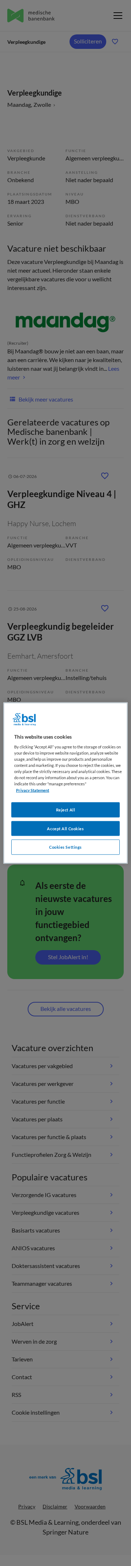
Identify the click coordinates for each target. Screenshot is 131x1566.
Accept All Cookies (65, 828)
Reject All (65, 809)
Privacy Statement (32, 790)
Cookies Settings (65, 847)
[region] (65, 783)
